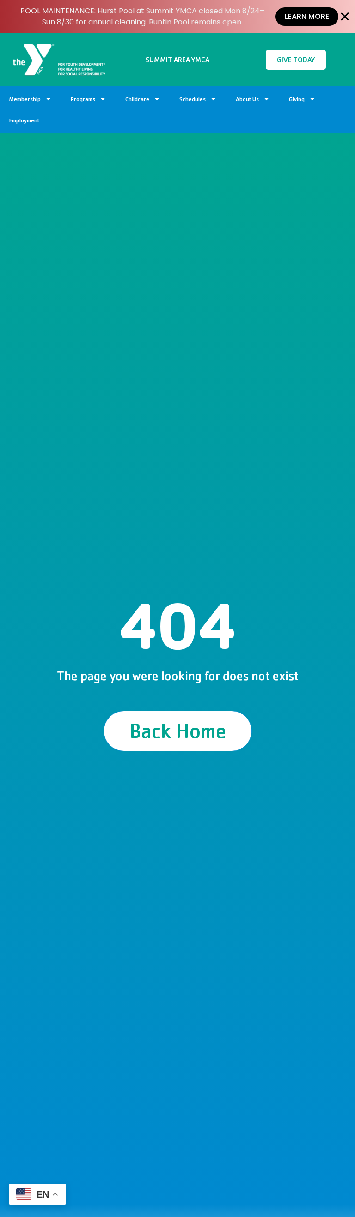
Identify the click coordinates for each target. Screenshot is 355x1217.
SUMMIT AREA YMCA (177, 60)
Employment (24, 120)
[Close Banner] (344, 16)
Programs (83, 99)
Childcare (137, 99)
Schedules (192, 99)
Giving (297, 99)
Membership (25, 99)
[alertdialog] (177, 16)
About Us (247, 99)
